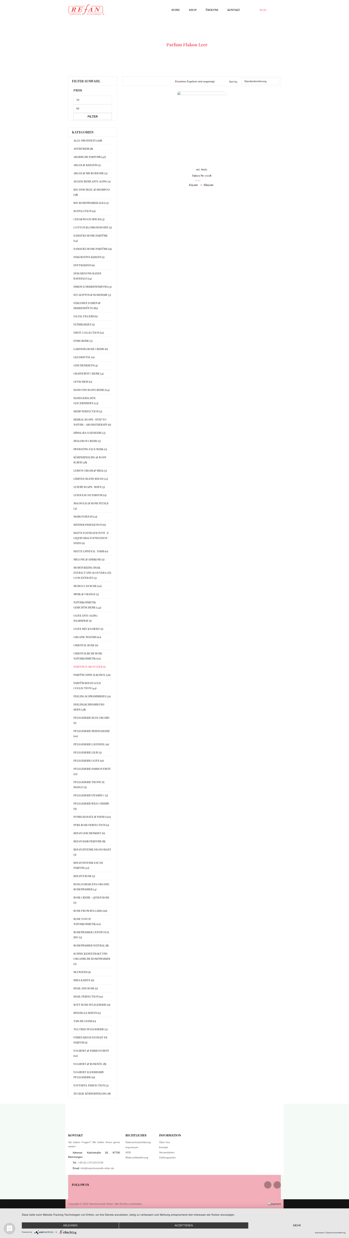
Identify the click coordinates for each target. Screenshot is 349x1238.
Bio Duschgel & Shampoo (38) (91, 192)
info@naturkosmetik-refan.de (97, 1168)
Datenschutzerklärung (138, 1142)
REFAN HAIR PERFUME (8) (89, 841)
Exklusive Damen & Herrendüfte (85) (87, 305)
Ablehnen (70, 1225)
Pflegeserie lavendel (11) (91, 744)
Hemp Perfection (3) (87, 411)
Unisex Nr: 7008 (201, 175)
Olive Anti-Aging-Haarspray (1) (86, 618)
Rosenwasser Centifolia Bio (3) (91, 934)
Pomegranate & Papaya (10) (92, 817)
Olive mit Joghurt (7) (88, 629)
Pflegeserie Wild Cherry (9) (91, 806)
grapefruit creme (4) (88, 373)
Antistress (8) (83, 148)
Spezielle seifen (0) (87, 1013)
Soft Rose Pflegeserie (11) (91, 1004)
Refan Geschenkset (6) (89, 833)
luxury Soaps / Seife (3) (89, 487)
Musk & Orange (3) (86, 594)
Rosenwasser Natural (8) (91, 945)
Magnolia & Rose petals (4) (90, 506)
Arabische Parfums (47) (89, 157)
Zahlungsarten (167, 1157)
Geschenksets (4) (85, 365)
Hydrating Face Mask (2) (90, 449)
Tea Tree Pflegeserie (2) (90, 1029)
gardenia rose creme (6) (90, 349)
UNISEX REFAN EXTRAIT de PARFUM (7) (90, 1040)
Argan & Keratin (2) (87, 165)
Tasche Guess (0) (84, 1021)
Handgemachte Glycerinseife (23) (85, 400)
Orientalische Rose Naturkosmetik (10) (87, 656)
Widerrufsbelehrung (136, 1157)
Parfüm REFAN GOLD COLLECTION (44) (87, 685)
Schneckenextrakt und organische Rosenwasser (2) (91, 959)
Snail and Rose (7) (85, 988)
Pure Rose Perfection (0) (91, 825)
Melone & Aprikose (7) (88, 559)
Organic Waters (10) (87, 637)
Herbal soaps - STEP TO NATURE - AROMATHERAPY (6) (92, 422)
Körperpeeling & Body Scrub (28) (89, 460)
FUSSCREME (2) (82, 341)
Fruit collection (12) (88, 332)
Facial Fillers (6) (85, 316)
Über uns (164, 1142)
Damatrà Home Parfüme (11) (92, 249)
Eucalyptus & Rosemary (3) (92, 295)
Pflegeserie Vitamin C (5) (90, 795)
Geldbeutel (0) (83, 357)
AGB (128, 1152)
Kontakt (163, 1147)
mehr (297, 1225)
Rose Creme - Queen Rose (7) (91, 900)
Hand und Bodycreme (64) (91, 390)
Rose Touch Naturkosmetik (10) (87, 921)
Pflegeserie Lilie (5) (87, 752)
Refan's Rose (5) (84, 876)
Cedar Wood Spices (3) (88, 219)
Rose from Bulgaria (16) (90, 911)
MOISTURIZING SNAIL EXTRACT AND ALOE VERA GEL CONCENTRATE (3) (92, 573)
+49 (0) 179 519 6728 (90, 1162)
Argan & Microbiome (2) (90, 173)
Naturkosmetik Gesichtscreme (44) (87, 605)
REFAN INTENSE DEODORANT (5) (92, 852)
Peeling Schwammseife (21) (92, 696)
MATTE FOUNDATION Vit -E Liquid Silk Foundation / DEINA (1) (91, 538)
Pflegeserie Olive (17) (88, 760)
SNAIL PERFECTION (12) (88, 996)
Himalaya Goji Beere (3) (89, 433)
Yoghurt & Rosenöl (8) (89, 1064)
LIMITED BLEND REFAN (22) (90, 479)
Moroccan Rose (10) (87, 586)
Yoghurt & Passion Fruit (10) (91, 1053)
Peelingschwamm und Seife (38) (88, 707)
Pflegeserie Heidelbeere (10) (91, 733)
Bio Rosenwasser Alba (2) (91, 203)
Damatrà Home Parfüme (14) (90, 238)
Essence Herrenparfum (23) (92, 286)
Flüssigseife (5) (84, 324)
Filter (93, 116)
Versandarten (166, 1152)
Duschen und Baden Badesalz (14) (87, 276)
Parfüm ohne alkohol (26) (91, 675)
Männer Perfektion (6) (89, 524)
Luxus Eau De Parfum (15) (89, 495)
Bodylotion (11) (84, 211)
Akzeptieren (183, 1225)
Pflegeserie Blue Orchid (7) (91, 720)
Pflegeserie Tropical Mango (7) (89, 784)
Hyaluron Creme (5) (87, 441)
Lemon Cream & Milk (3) (90, 470)
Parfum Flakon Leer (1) (89, 666)
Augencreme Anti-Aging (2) (92, 181)
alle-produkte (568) (87, 140)
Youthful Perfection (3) (90, 1085)
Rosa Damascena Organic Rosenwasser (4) (91, 887)
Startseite (151, 44)
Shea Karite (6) (83, 980)
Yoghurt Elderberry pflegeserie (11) (88, 1074)
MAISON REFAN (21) (85, 516)
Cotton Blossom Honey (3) (92, 227)
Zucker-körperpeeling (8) (92, 1093)
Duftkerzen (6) (84, 265)
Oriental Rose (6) (85, 645)
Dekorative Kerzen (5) (88, 257)
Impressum (131, 1147)
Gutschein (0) (82, 381)
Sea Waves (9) (82, 972)
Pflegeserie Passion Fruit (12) (92, 771)
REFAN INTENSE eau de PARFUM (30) (88, 865)
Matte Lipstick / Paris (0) (90, 551)
